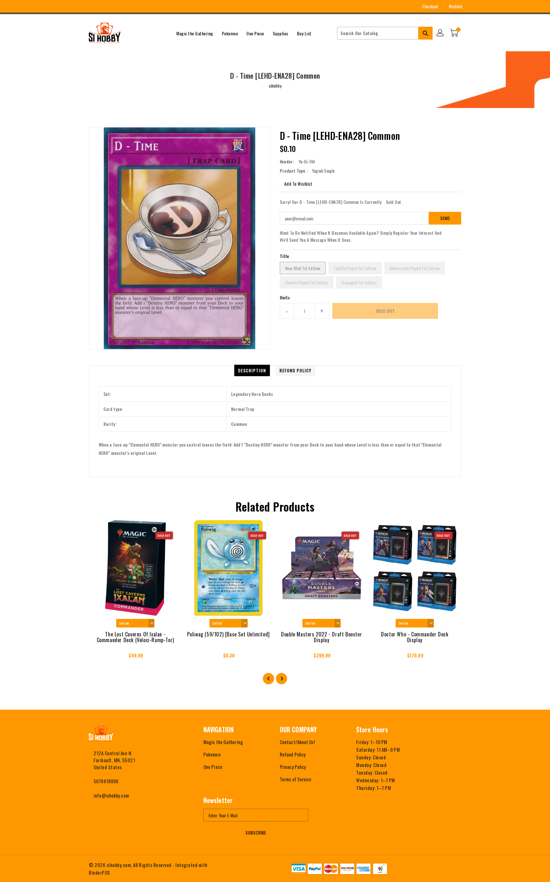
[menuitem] (195, 33)
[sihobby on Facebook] (80, 6)
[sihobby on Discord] (115, 6)
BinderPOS (99, 872)
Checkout (430, 6)
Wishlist (455, 6)
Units (285, 297)
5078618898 (106, 781)
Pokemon (212, 754)
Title (284, 256)
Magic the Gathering (223, 741)
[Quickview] (99, 657)
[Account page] (440, 33)
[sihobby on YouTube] (103, 6)
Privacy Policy (293, 766)
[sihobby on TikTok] (127, 6)
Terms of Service (296, 779)
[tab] (252, 370)
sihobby (275, 85)
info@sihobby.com (111, 795)
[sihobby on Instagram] (91, 6)
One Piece (212, 766)
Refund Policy (293, 754)
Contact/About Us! (297, 741)
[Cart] (454, 33)
